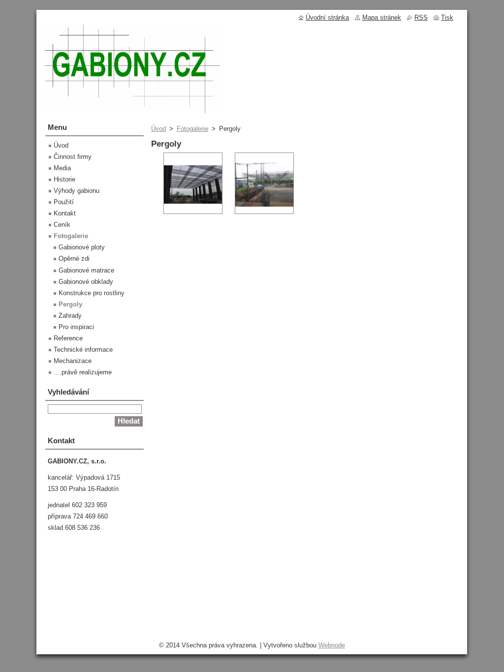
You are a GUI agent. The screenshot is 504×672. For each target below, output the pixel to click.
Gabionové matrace (86, 270)
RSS (421, 17)
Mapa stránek (381, 17)
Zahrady (70, 315)
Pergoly (70, 304)
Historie (64, 179)
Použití (64, 202)
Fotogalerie (192, 128)
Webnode (331, 645)
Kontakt (65, 213)
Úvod (158, 128)
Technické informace (83, 349)
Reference (68, 338)
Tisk (447, 17)
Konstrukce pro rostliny (92, 293)
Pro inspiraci (76, 327)
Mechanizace (73, 361)
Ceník (62, 224)
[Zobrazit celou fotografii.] (192, 183)
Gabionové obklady (86, 281)
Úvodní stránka (327, 17)
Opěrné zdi (74, 258)
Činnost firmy (73, 156)
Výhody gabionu (76, 190)
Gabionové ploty (82, 247)
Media (62, 168)
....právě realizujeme (83, 372)
